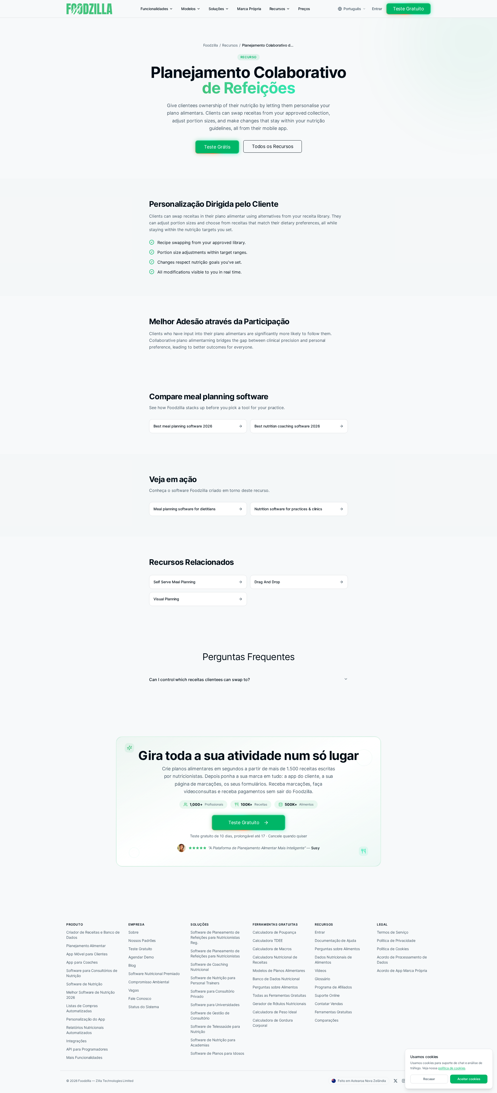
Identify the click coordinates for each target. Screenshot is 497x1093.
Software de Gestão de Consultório (210, 1015)
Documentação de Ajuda (335, 940)
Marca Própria (249, 8)
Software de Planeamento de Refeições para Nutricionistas (215, 953)
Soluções (216, 8)
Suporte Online (327, 995)
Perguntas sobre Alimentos (275, 987)
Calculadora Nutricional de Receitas (275, 959)
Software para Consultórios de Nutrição (91, 973)
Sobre (133, 932)
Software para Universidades (215, 1004)
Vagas (133, 990)
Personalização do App (85, 1019)
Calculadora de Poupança (274, 932)
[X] (395, 1081)
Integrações (76, 1041)
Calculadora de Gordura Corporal (273, 1023)
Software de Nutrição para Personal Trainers (213, 980)
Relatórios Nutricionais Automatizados (85, 1030)
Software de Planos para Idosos (217, 1053)
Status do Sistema (143, 1007)
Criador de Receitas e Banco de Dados (93, 935)
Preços (304, 8)
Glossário (322, 979)
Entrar (377, 8)
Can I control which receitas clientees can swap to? (199, 679)
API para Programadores (87, 1049)
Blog (132, 965)
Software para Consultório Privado (212, 994)
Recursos (277, 8)
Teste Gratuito (408, 8)
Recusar (429, 1079)
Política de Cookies (393, 949)
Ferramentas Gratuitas (333, 1012)
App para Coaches (82, 962)
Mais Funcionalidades (84, 1057)
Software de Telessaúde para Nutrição (215, 1029)
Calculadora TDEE (268, 940)
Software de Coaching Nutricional (209, 967)
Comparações (326, 1020)
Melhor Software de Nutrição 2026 (90, 995)
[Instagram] (404, 1081)
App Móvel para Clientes (86, 954)
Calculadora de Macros (272, 949)
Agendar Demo (141, 957)
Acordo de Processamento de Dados (402, 959)
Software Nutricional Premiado (154, 973)
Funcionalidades (154, 8)
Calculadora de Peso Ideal (275, 1012)
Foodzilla (210, 45)
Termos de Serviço (392, 932)
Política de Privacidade (396, 940)
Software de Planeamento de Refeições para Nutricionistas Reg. (215, 937)
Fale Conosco (139, 998)
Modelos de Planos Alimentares (279, 970)
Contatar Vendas (329, 1003)
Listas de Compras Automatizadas (82, 1008)
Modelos (188, 8)
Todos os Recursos (272, 146)
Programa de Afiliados (333, 987)
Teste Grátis (217, 147)
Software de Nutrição (84, 984)
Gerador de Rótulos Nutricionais (279, 1003)
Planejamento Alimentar (86, 945)
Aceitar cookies (468, 1079)
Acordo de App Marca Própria (402, 970)
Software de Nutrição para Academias (213, 1042)
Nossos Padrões (142, 940)
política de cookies (451, 1068)
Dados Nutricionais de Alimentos (333, 959)
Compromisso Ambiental (148, 982)
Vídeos (320, 970)
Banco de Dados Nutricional (276, 979)
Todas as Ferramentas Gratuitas (279, 995)
